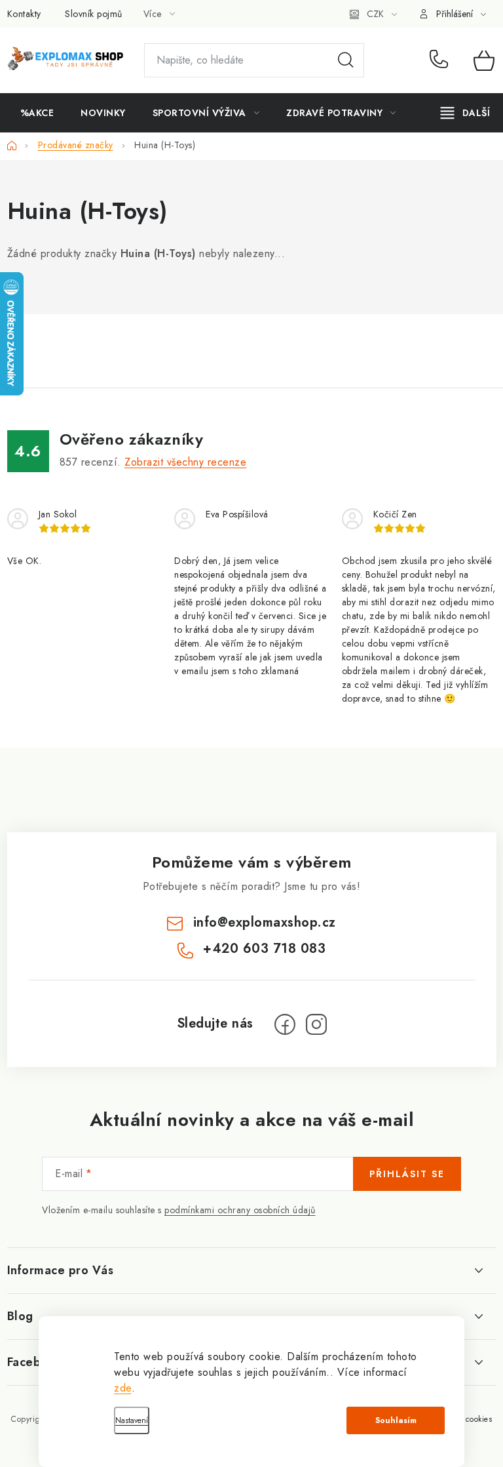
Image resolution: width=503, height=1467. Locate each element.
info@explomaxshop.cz (264, 922)
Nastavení (131, 1420)
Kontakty (24, 13)
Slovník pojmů (93, 13)
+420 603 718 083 (442, 60)
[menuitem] (37, 112)
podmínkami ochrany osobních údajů (240, 1209)
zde (123, 1388)
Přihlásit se (407, 1173)
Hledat (345, 60)
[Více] (465, 112)
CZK (375, 13)
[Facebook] (284, 1024)
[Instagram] (316, 1024)
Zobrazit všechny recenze (185, 462)
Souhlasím (396, 1420)
